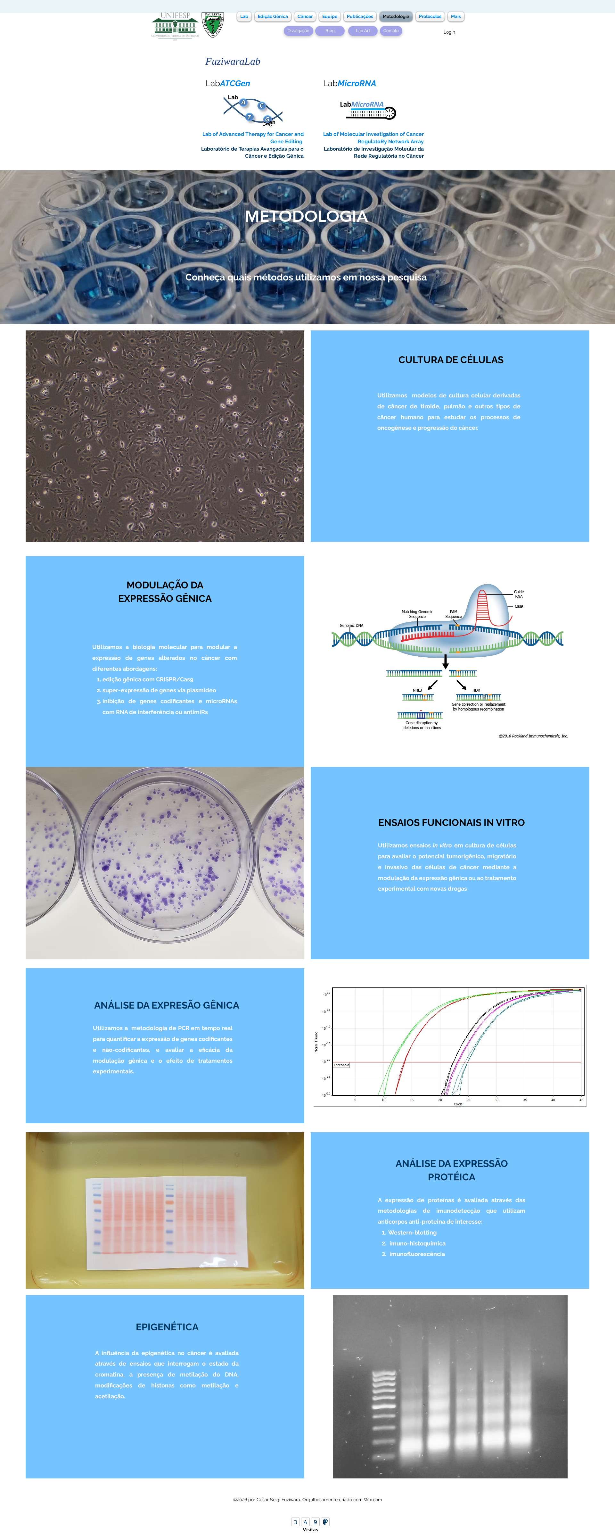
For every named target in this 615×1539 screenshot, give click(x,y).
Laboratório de (220, 149)
